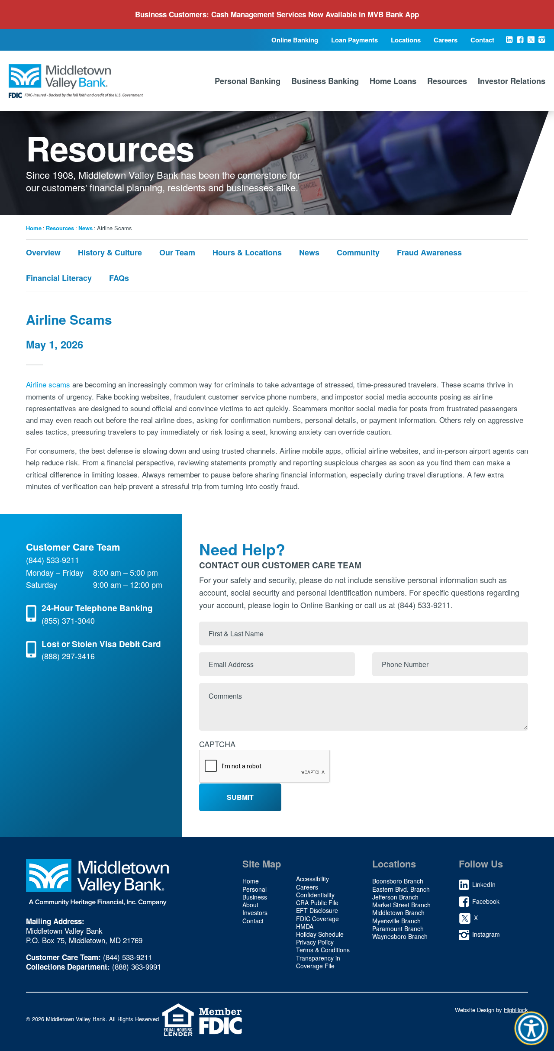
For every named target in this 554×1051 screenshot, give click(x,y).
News (85, 228)
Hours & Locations (247, 252)
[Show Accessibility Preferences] (531, 1028)
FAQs (119, 278)
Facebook (520, 43)
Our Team (177, 252)
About (250, 904)
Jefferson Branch (395, 897)
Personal (254, 889)
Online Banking (294, 40)
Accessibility (312, 878)
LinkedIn (509, 43)
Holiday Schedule (320, 934)
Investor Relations (511, 81)
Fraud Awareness (429, 252)
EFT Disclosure (317, 910)
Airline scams (48, 384)
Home (34, 228)
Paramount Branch (398, 928)
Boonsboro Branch (397, 881)
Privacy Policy (315, 942)
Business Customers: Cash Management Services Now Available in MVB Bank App (277, 14)
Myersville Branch (396, 920)
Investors (254, 912)
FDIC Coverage (317, 918)
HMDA (304, 926)
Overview (43, 252)
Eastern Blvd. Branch (401, 889)
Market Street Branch (401, 904)
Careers (445, 40)
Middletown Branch (398, 912)
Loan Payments (354, 40)
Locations (406, 40)
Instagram (541, 43)
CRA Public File (317, 902)
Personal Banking (247, 81)
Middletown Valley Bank (76, 81)
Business (254, 897)
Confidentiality (315, 894)
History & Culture (110, 252)
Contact (482, 40)
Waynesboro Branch (400, 936)
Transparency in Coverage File (318, 962)
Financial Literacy (59, 278)
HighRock (516, 1010)
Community (358, 252)
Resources (447, 81)
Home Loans (393, 81)
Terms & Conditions (323, 949)
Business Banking (325, 81)
